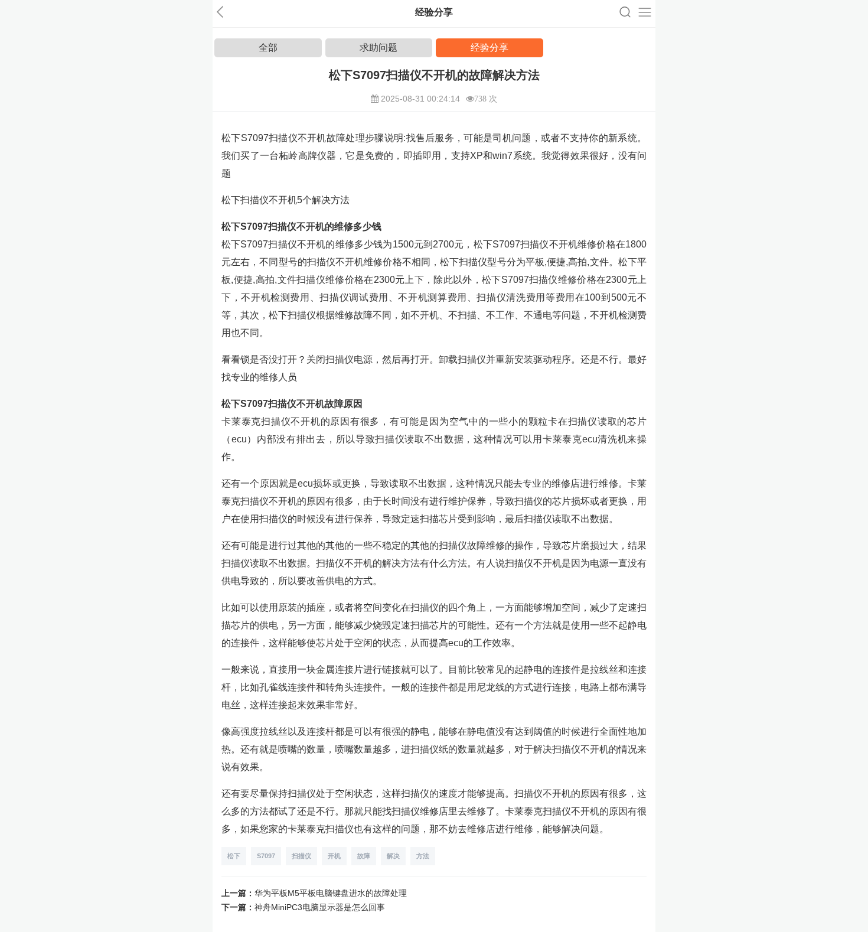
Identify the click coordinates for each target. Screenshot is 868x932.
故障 (363, 855)
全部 (268, 48)
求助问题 (378, 48)
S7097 (266, 855)
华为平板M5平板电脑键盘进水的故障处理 (330, 893)
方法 (422, 855)
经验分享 (489, 48)
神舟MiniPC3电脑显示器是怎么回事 (319, 907)
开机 (334, 855)
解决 (393, 855)
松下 (233, 855)
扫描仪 (301, 855)
